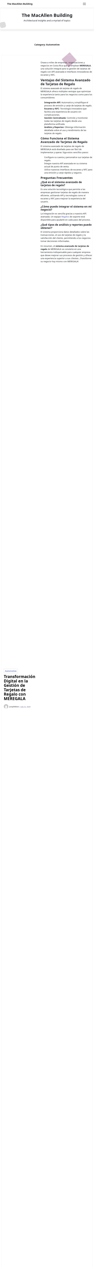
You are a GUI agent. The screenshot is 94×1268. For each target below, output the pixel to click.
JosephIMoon (14, 707)
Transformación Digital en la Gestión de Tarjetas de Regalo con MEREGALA (19, 687)
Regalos (65, 216)
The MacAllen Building (20, 3)
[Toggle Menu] (84, 3)
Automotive (11, 671)
